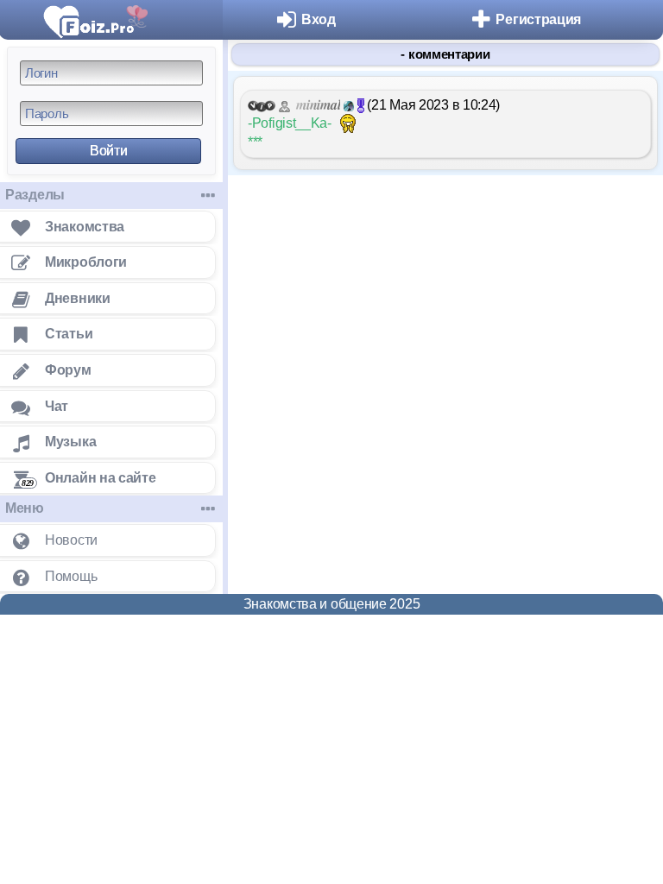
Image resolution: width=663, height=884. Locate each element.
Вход (318, 19)
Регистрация (538, 19)
